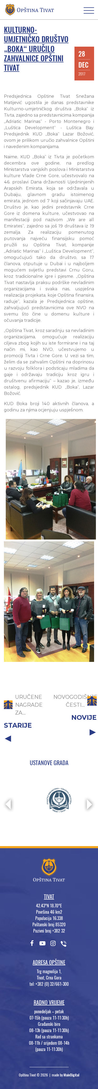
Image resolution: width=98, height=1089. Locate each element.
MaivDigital (71, 1074)
